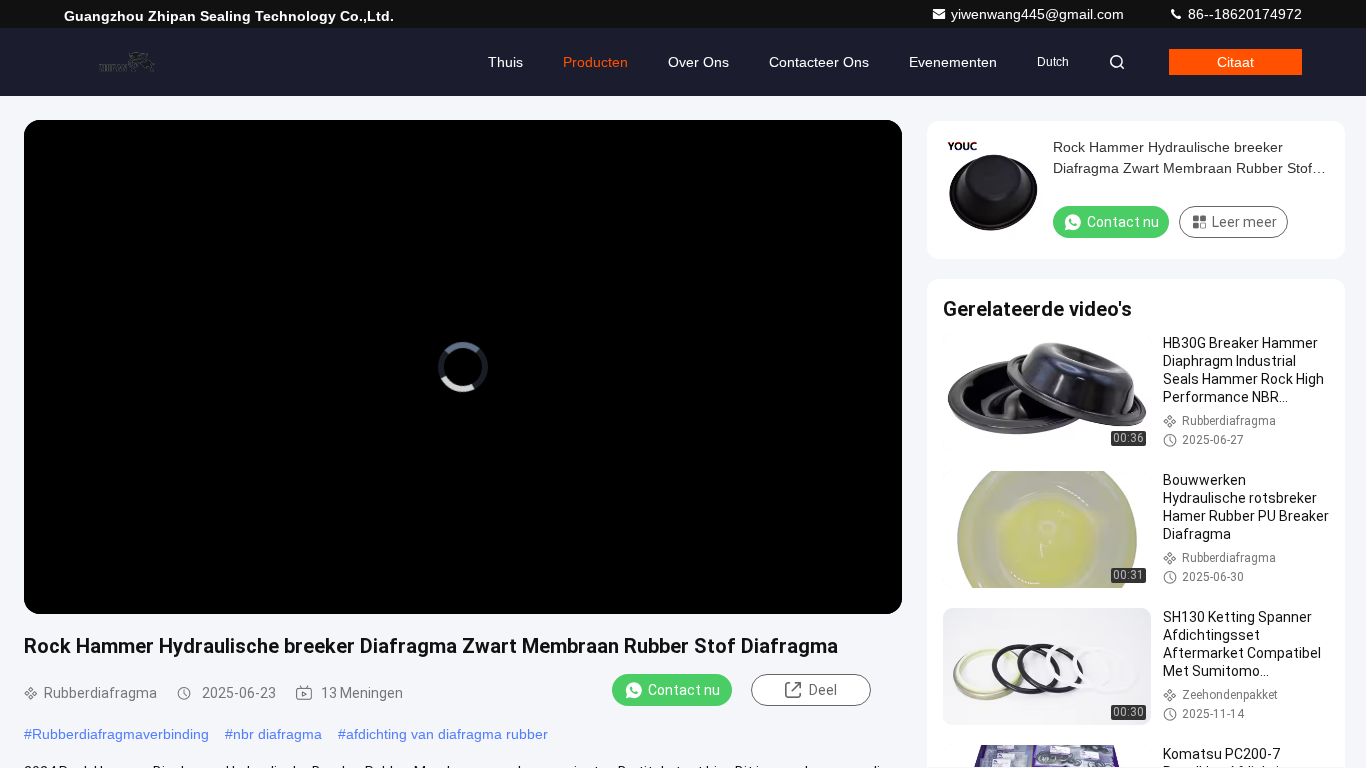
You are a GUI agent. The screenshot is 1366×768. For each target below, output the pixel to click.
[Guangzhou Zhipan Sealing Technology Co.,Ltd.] (127, 62)
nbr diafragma (277, 734)
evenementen (953, 62)
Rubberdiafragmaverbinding (120, 734)
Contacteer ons (819, 62)
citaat (1235, 62)
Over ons (698, 62)
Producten (595, 62)
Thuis (505, 62)
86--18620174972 (1243, 14)
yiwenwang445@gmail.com (1039, 14)
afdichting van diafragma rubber (447, 734)
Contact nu (684, 690)
